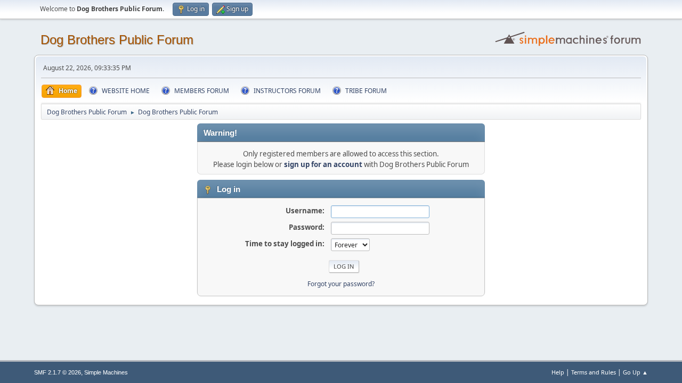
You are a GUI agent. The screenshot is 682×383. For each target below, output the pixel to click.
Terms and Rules (593, 372)
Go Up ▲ (635, 372)
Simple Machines (106, 372)
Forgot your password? (341, 283)
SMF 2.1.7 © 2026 (57, 372)
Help (557, 372)
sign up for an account (323, 164)
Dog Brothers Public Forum (116, 39)
